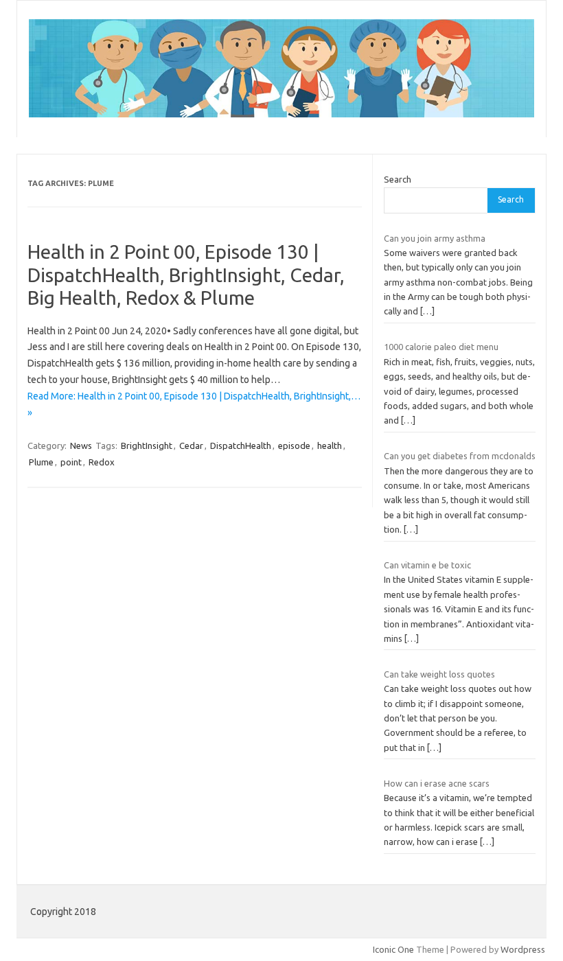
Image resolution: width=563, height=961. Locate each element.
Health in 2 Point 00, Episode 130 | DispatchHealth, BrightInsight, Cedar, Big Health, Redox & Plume (186, 274)
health (329, 445)
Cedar (191, 445)
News (81, 445)
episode (294, 445)
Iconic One (393, 949)
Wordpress (523, 949)
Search (397, 179)
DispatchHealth (240, 445)
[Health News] (281, 113)
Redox (102, 462)
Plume (41, 462)
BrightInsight (146, 445)
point (71, 462)
